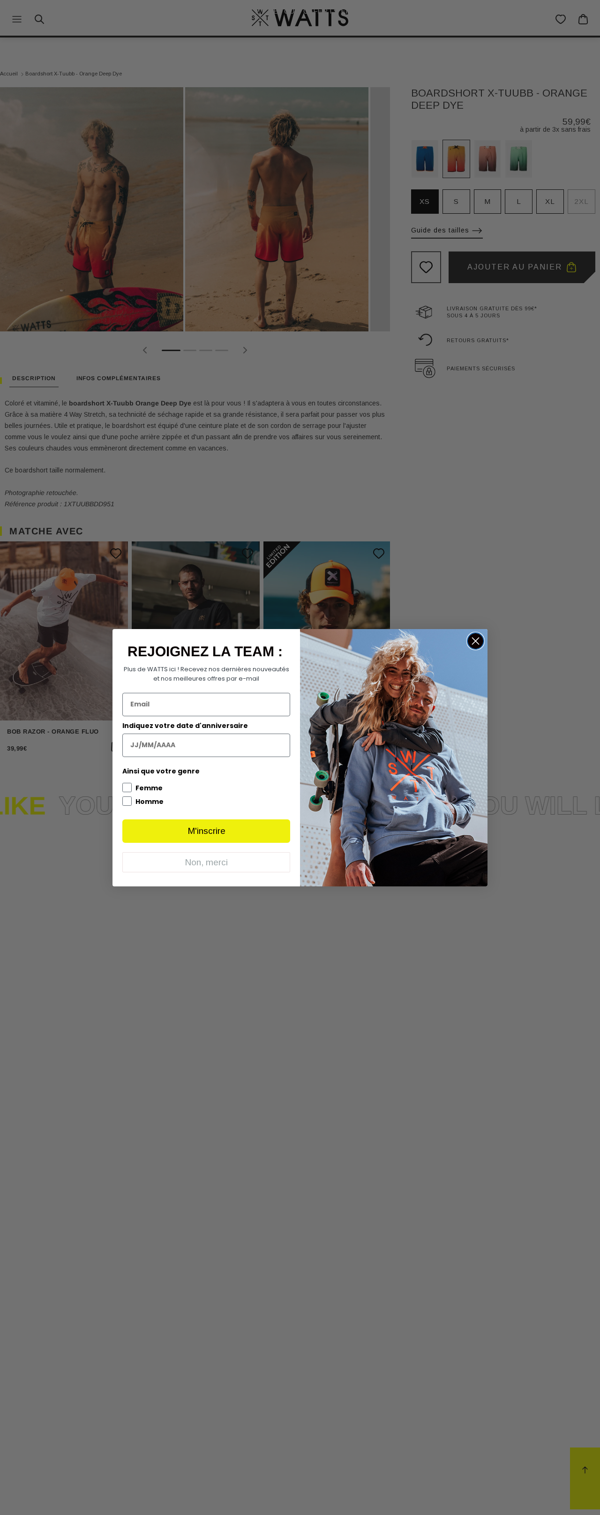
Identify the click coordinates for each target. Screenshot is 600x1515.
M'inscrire (206, 831)
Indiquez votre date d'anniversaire (185, 725)
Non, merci (206, 862)
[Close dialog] (475, 641)
